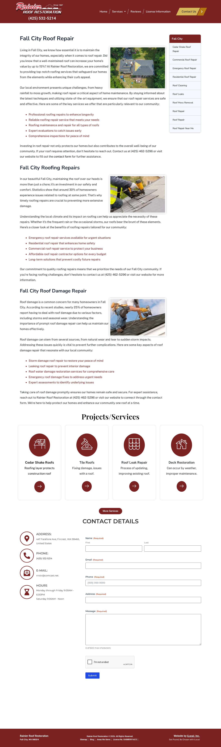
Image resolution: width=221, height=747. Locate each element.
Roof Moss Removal (183, 102)
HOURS (41, 585)
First (87, 542)
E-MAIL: (42, 570)
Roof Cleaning (180, 85)
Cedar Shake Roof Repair (182, 49)
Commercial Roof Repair (185, 59)
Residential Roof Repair (184, 76)
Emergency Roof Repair (184, 68)
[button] (119, 11)
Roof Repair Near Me (183, 128)
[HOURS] (27, 592)
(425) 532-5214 (42, 18)
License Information (158, 11)
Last (146, 542)
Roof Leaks (178, 94)
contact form (62, 156)
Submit (92, 675)
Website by (187, 735)
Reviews (136, 11)
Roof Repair (178, 111)
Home (103, 11)
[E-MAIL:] (27, 573)
